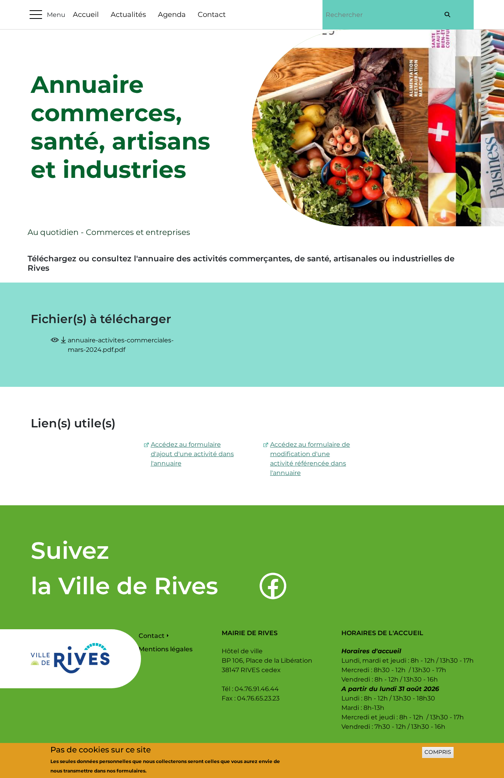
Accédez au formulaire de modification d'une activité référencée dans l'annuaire (310, 459)
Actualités (128, 14)
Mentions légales (166, 649)
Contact (212, 14)
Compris (437, 752)
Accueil (86, 14)
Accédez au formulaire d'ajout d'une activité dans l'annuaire (192, 454)
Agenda (172, 14)
